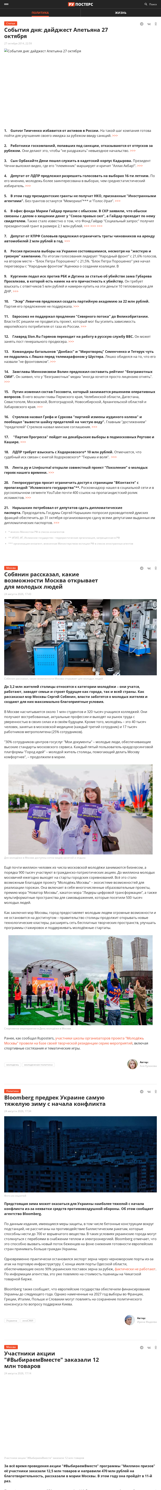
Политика (40, 13)
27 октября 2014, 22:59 (18, 43)
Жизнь (120, 13)
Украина (11, 1320)
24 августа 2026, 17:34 (17, 1111)
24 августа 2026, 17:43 (17, 594)
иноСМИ (27, 1320)
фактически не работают (135, 1269)
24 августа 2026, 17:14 (17, 1373)
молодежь (12, 1064)
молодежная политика (38, 1064)
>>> (115, 135)
